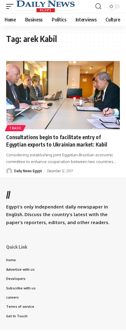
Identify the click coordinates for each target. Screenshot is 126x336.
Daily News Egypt (28, 171)
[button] (11, 6)
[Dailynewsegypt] (46, 6)
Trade (15, 128)
